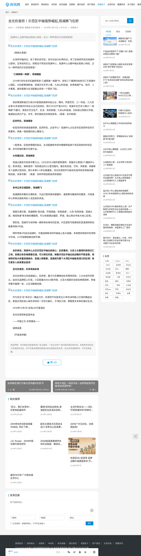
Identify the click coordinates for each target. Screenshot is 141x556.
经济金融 (63, 4)
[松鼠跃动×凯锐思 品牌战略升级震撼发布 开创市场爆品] (82, 445)
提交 (89, 523)
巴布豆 (128, 277)
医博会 (118, 273)
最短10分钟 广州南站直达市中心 (21, 476)
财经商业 (45, 4)
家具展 (108, 277)
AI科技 (54, 4)
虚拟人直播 (109, 293)
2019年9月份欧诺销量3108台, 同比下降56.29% (21, 426)
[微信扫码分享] (68, 552)
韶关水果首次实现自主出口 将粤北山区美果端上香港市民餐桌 (51, 426)
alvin (10, 27)
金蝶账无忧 (109, 297)
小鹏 (118, 277)
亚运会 (128, 265)
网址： (73, 518)
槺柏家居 (118, 281)
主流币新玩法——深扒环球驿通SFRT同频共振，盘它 (81, 408)
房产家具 (91, 4)
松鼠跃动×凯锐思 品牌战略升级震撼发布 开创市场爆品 (81, 459)
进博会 (118, 293)
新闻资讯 (35, 4)
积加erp (108, 289)
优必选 (108, 269)
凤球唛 (108, 273)
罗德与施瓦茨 (119, 289)
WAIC (108, 265)
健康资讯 (121, 4)
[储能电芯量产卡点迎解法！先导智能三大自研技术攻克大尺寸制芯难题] (110, 41)
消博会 (128, 281)
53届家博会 (109, 261)
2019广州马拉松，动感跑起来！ (81, 425)
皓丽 (118, 285)
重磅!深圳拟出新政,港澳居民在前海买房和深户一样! (51, 408)
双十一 (128, 273)
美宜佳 (128, 289)
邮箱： (43, 518)
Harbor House (119, 261)
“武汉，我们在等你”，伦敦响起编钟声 (21, 408)
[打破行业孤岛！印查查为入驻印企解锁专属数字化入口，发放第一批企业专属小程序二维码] (110, 113)
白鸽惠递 (108, 285)
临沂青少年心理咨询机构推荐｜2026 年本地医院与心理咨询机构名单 (118, 193)
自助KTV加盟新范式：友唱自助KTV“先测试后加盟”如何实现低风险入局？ (118, 80)
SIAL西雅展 (129, 261)
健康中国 (128, 269)
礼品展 (128, 285)
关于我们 (131, 4)
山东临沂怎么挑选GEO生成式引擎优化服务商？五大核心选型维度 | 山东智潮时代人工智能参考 (117, 178)
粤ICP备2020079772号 (78, 548)
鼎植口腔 (118, 297)
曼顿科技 (108, 281)
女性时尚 (111, 4)
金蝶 (128, 293)
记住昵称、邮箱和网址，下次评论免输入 (28, 523)
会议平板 (118, 269)
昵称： (14, 518)
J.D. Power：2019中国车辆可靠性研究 (21, 442)
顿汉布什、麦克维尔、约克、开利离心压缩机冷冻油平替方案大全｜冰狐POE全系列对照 (117, 240)
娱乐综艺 (81, 4)
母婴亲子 (101, 4)
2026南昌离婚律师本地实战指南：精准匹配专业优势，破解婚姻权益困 (51, 443)
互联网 (72, 4)
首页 (27, 4)
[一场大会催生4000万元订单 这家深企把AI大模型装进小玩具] (110, 96)
